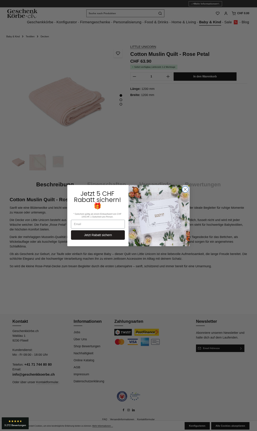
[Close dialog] (185, 189)
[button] (15, 423)
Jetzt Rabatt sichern (98, 235)
